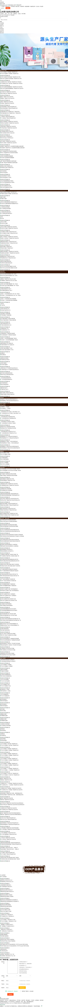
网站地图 (28, 1000)
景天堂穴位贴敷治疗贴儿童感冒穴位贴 (8, 598)
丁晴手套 (2, 303)
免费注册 (7, 8)
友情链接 (37, 1000)
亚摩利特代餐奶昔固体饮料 (5, 261)
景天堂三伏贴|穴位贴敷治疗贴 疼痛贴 (7, 633)
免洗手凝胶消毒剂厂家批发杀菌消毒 (7, 318)
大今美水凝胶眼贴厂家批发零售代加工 (8, 832)
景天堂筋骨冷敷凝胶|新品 (5, 674)
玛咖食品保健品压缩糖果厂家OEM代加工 (8, 192)
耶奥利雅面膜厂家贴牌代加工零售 (7, 478)
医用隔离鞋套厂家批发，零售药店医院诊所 (9, 441)
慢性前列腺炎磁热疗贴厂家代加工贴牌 (8, 613)
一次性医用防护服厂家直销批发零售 (7, 416)
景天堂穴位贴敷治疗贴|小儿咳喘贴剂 (7, 594)
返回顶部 (41, 1000)
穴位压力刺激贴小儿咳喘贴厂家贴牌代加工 (9, 748)
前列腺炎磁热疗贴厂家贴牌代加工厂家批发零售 (10, 111)
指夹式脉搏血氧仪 (3, 382)
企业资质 (2, 30)
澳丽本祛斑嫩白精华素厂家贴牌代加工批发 (9, 513)
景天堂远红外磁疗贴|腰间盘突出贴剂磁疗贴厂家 (10, 618)
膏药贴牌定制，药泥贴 (4, 689)
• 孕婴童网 (22, 6)
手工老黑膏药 (3, 875)
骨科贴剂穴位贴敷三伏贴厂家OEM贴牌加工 (9, 589)
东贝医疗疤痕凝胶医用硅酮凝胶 (6, 156)
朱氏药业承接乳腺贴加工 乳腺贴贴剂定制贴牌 (9, 638)
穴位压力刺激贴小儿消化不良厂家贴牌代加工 (9, 773)
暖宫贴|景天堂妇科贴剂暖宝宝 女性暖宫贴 (8, 544)
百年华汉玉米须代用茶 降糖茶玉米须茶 (8, 266)
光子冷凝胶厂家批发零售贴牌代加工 (7, 852)
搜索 (1, 21)
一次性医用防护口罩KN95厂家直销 (7, 421)
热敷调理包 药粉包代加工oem (6, 880)
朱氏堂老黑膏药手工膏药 (5, 175)
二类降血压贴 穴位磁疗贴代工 (6, 929)
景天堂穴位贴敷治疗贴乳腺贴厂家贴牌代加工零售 (10, 77)
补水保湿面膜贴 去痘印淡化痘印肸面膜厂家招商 (10, 469)
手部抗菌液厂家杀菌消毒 (5, 313)
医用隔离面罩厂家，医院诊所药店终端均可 (9, 436)
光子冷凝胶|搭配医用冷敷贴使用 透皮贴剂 (8, 569)
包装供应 (2, 28)
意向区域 (3, 976)
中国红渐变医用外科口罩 (5, 323)
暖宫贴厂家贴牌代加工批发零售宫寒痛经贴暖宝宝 (10, 813)
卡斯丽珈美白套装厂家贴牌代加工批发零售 (9, 483)
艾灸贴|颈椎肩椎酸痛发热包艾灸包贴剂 (8, 608)
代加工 (1, 27)
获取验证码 (22, 987)
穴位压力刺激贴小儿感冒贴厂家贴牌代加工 (9, 758)
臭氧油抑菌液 (3, 738)
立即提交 (10, 994)
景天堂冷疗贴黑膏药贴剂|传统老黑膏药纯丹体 (9, 529)
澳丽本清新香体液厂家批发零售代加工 (8, 508)
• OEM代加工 (7, 6)
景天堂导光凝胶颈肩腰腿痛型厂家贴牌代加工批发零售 (11, 86)
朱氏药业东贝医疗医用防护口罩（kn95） (8, 274)
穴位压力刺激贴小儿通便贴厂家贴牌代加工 (9, 72)
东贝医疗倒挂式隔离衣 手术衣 (6, 348)
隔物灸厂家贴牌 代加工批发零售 (6, 96)
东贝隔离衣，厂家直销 (4, 406)
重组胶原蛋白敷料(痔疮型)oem (6, 890)
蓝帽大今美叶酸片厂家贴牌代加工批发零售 (9, 236)
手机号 (2, 984)
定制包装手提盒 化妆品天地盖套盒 (7, 939)
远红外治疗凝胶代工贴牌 (5, 909)
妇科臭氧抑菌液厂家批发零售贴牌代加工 (8, 106)
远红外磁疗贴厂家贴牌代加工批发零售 (8, 91)
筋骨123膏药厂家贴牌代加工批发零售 (8, 141)
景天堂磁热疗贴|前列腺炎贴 (5, 603)
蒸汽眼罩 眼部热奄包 (4, 628)
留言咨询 (2, 32)
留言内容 (2, 962)
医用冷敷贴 (2, 709)
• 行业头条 (37, 6)
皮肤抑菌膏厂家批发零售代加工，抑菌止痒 (9, 847)
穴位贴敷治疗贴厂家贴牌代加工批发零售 (8, 808)
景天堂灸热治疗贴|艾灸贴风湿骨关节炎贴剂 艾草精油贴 (11, 534)
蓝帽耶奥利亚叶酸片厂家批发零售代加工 (8, 241)
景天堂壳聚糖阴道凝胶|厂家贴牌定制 (7, 584)
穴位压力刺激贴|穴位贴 (5, 684)
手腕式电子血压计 (3, 387)
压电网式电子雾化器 (4, 358)
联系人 (2, 980)
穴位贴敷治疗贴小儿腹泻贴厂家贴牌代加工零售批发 (10, 81)
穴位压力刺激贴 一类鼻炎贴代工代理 (7, 919)
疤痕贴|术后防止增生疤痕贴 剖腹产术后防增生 (9, 564)
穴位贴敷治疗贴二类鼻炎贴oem (6, 914)
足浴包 (1, 216)
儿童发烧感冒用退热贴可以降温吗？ (7, 659)
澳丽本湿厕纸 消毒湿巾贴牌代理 (6, 392)
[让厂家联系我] (45, 1006)
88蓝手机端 (2, 3)
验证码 (2, 987)
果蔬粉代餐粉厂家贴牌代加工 (6, 246)
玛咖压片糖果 (3, 197)
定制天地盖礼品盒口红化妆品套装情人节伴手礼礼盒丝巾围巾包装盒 (14, 944)
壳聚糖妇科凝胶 (3, 714)
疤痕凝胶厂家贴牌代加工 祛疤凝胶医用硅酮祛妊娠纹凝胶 (12, 146)
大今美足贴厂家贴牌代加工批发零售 (7, 837)
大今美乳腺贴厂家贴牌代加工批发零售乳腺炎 (9, 827)
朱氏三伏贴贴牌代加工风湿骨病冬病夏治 (8, 151)
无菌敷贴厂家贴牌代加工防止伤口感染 (8, 279)
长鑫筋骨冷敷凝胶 (3, 669)
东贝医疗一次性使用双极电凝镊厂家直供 (8, 338)
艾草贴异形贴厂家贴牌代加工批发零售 (8, 126)
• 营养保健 (12, 6)
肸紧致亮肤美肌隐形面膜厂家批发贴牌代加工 (9, 493)
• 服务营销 (17, 6)
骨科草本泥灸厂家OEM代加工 (6, 136)
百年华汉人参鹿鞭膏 (4, 462)
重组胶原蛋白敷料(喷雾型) (5, 904)
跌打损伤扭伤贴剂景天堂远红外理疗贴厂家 (9, 574)
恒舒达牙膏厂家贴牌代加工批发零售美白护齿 (9, 498)
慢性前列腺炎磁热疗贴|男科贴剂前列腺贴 (8, 524)
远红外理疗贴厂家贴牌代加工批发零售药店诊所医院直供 (11, 803)
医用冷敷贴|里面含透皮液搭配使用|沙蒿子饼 (9, 559)
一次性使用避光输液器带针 (5, 377)
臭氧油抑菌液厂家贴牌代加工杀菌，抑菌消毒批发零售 (11, 793)
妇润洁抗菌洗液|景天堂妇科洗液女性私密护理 (9, 539)
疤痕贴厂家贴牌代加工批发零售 (6, 101)
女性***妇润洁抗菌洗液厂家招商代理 (7, 579)
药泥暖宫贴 (2, 733)
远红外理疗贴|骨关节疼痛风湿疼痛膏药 (8, 519)
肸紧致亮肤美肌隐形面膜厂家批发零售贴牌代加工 (10, 842)
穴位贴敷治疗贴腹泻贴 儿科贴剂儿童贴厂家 (9, 554)
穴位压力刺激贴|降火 (4, 694)
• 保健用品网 (32, 6)
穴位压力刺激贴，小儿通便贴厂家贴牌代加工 (9, 768)
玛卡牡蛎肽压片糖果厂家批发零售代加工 (8, 231)
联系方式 (2, 31)
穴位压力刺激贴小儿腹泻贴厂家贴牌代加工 (9, 743)
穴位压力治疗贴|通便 (4, 679)
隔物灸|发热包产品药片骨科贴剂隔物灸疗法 (9, 623)
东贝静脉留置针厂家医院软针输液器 (7, 333)
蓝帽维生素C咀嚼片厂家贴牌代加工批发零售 (9, 251)
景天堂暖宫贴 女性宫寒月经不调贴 (7, 648)
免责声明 (23, 1000)
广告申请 (32, 1000)
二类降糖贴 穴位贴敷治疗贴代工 (6, 924)
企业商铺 (2, 23)
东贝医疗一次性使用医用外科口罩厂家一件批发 (10, 293)
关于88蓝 (19, 1000)
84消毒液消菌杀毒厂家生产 (5, 288)
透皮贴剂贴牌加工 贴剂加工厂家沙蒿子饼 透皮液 (10, 643)
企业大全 (6, 1000)
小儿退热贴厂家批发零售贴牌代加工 (7, 116)
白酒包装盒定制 (3, 949)
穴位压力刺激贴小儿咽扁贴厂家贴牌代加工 (9, 753)
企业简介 (2, 24)
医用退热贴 (2, 728)
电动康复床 (2, 353)
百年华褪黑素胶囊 (3, 457)
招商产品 (2, 25)
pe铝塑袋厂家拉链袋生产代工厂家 (7, 954)
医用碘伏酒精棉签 (3, 934)
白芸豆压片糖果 (3, 221)
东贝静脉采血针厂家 (4, 328)
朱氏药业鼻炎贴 (3, 171)
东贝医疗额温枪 (3, 363)
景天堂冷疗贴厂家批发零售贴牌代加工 (8, 818)
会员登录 (2, 8)
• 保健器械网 (26, 6)
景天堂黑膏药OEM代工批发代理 (6, 131)
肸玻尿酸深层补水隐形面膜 (5, 488)
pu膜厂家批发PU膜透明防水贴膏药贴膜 (8, 161)
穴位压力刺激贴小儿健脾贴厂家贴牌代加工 (9, 763)
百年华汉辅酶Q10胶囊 (4, 452)
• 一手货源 (2, 6)
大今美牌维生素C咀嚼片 (5, 207)
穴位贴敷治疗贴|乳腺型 (5, 724)
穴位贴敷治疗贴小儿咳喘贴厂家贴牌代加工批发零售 (10, 788)
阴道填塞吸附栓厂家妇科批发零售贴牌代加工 (9, 822)
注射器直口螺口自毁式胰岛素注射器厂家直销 (9, 857)
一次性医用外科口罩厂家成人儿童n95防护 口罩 (10, 411)
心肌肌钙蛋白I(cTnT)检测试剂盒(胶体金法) (9, 368)
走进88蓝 (2, 2)
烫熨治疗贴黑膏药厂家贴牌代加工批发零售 (9, 121)
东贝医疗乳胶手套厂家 (4, 308)
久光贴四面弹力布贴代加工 (5, 885)
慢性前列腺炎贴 (3, 699)
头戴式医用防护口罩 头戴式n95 (6, 343)
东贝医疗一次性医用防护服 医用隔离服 (8, 298)
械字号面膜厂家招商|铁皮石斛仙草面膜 (8, 473)
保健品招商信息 (12, 1000)
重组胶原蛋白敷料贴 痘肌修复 (6, 895)
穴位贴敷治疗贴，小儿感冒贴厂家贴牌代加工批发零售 (11, 783)
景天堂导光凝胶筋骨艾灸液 (5, 185)
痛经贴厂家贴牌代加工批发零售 (6, 798)
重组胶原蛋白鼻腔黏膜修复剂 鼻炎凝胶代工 (9, 899)
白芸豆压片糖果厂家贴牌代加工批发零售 (8, 226)
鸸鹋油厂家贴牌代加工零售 (5, 778)
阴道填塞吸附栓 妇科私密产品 (6, 549)
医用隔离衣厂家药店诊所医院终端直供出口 (9, 399)
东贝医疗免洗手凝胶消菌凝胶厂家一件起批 (9, 284)
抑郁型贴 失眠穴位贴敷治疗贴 (6, 166)
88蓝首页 (2, 1000)
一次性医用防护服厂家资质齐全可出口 (8, 431)
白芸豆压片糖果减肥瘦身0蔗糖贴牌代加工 (8, 202)
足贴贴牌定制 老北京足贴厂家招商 (7, 653)
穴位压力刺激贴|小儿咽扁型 (5, 664)
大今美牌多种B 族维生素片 (5, 212)
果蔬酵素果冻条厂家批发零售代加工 (7, 256)
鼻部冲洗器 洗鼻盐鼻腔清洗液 (6, 373)
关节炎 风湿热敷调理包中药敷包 (6, 180)
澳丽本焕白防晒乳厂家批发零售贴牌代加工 (9, 503)
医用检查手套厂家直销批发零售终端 (7, 426)
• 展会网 (41, 6)
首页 (1, 0)
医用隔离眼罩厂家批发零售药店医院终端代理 (9, 446)
